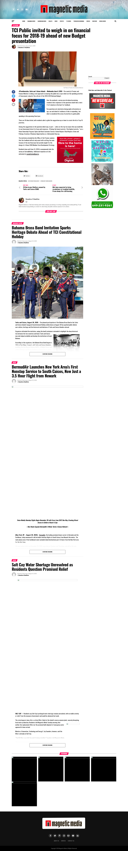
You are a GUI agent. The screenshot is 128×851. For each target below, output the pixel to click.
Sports (62, 21)
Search (90, 76)
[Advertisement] (99, 62)
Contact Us (71, 841)
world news (102, 21)
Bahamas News (31, 21)
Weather (94, 21)
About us (56, 841)
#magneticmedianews (46, 181)
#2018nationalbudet (34, 181)
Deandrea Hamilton (23, 243)
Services (63, 841)
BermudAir (42, 535)
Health (50, 21)
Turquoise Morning (78, 21)
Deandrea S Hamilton (24, 47)
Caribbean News (42, 21)
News (56, 21)
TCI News (68, 21)
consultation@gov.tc (32, 154)
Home (23, 21)
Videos (88, 21)
